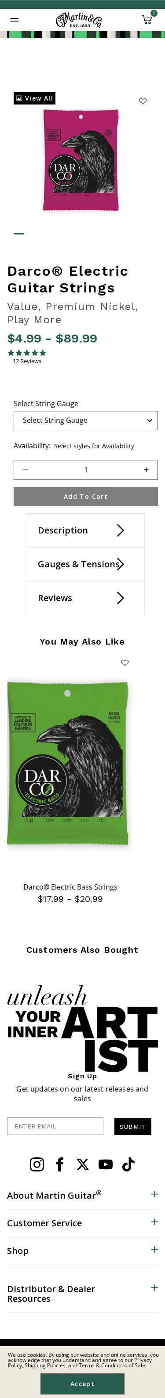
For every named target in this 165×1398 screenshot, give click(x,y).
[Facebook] (60, 1164)
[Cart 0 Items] (147, 23)
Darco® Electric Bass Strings (70, 887)
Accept (82, 1384)
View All (37, 98)
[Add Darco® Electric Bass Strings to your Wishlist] (124, 662)
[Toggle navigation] (14, 20)
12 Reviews (27, 361)
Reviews (55, 598)
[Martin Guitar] (79, 20)
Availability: (32, 445)
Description (63, 530)
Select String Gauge (46, 403)
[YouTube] (106, 1164)
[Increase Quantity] (150, 470)
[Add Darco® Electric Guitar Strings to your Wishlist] (143, 101)
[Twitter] (83, 1164)
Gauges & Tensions (79, 564)
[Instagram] (37, 1164)
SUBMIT (133, 1126)
